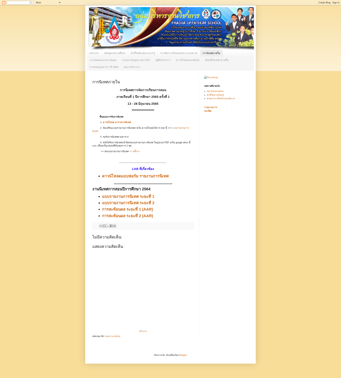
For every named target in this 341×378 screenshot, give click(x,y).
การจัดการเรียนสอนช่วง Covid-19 (178, 53)
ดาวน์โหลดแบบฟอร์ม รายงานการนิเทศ (135, 176)
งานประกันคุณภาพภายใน (136, 60)
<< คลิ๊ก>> (134, 151)
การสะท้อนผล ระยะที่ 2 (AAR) (127, 216)
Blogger (183, 355)
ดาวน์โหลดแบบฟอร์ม (187, 60)
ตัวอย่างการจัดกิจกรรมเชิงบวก (221, 98)
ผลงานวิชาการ (132, 67)
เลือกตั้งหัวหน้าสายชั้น (217, 60)
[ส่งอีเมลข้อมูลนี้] (101, 226)
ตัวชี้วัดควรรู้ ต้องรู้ (215, 95)
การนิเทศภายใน (211, 53)
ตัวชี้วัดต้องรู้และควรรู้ (143, 53)
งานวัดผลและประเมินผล (103, 60)
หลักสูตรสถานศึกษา (115, 53)
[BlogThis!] (104, 226)
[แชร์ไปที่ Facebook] (111, 226)
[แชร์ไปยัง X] (108, 226)
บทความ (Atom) (112, 336)
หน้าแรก (94, 53)
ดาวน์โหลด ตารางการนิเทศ (117, 122)
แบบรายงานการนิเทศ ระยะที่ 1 (128, 196)
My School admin (215, 91)
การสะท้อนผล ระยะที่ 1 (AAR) (127, 209)
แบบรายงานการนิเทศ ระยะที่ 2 (128, 203)
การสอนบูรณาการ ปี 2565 (104, 67)
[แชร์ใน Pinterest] (114, 226)
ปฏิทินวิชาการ (163, 60)
